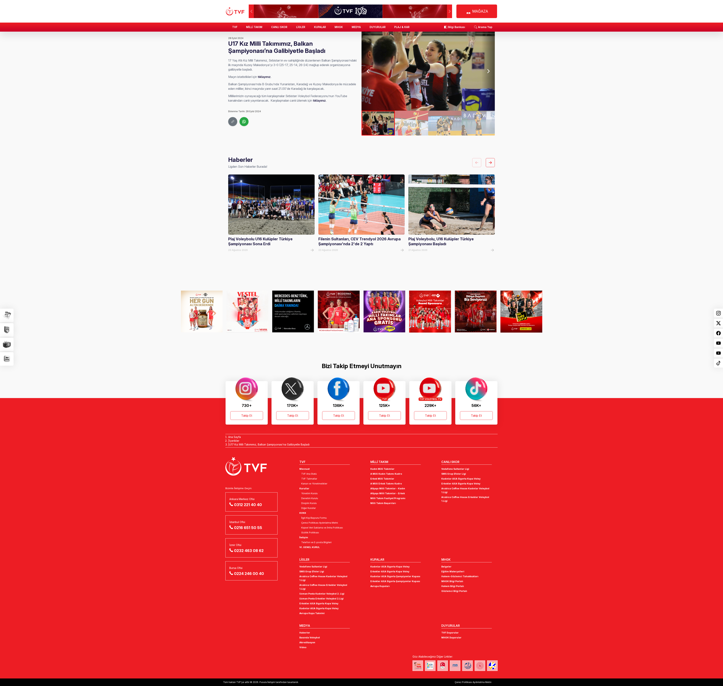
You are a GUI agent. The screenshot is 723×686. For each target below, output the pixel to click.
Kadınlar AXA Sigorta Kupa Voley (460, 478)
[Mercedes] (293, 311)
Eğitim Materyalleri (452, 571)
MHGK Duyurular (451, 637)
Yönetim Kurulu (309, 493)
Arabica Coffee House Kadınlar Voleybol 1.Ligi (465, 490)
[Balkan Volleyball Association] (467, 665)
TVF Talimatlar (309, 478)
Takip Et (246, 415)
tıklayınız (264, 77)
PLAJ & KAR (402, 27)
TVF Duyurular (450, 632)
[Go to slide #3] (444, 123)
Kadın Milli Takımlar (382, 468)
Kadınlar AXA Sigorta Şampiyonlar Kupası (395, 576)
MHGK (339, 27)
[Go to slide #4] (478, 123)
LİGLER (300, 27)
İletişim (303, 537)
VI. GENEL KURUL (309, 547)
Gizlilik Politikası (310, 532)
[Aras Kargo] (430, 311)
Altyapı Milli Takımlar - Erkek (387, 493)
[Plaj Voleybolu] (430, 665)
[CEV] (492, 665)
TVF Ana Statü (309, 473)
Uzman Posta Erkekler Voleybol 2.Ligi (321, 598)
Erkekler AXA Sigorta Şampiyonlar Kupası (395, 581)
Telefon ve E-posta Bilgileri (316, 542)
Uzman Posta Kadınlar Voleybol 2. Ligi (321, 593)
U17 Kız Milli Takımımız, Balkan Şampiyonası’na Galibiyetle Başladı (269, 444)
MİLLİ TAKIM (254, 27)
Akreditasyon (307, 642)
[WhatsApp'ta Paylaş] (244, 121)
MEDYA (356, 27)
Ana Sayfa (234, 437)
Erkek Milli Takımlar (382, 478)
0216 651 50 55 (248, 528)
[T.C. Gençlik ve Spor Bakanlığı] (480, 665)
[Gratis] (384, 311)
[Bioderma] (339, 311)
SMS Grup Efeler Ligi (453, 473)
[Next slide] (488, 71)
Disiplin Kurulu (309, 503)
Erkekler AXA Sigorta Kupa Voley (460, 483)
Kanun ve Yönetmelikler (314, 483)
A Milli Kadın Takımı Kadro (386, 473)
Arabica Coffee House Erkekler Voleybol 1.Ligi (465, 499)
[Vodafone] (476, 311)
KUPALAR (320, 27)
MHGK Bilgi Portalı (452, 581)
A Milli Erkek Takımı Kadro (386, 483)
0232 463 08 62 (249, 551)
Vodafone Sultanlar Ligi (455, 468)
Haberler (304, 632)
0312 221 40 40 (248, 505)
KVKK (302, 513)
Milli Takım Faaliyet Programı (387, 498)
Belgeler (446, 566)
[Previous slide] (368, 71)
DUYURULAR (378, 27)
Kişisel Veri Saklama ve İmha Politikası (322, 527)
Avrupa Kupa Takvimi (312, 613)
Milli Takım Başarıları (383, 503)
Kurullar (304, 488)
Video (302, 647)
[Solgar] (202, 311)
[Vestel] (247, 311)
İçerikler (234, 440)
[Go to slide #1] (378, 123)
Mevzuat (304, 468)
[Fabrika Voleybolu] (418, 665)
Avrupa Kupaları (380, 586)
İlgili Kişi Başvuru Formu (314, 517)
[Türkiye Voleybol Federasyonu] (235, 11)
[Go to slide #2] (411, 123)
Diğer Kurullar (308, 508)
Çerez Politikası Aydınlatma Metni (319, 522)
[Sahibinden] (521, 311)
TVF (234, 27)
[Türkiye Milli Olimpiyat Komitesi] (442, 665)
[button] (449, 11)
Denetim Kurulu (309, 498)
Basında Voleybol (309, 637)
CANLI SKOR (279, 27)
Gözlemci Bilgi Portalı (454, 591)
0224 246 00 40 (249, 574)
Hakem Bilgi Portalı (452, 586)
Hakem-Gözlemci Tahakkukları (459, 576)
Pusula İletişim (267, 682)
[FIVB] (455, 665)
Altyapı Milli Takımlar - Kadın (387, 488)
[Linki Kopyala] (232, 121)
